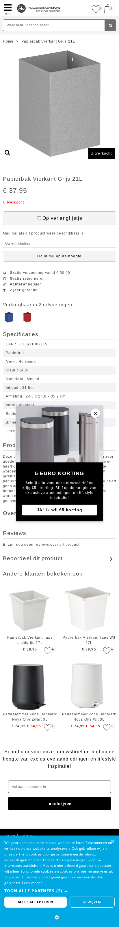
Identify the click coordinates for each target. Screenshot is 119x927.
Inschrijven (59, 803)
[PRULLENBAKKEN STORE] (38, 2)
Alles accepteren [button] (35, 901)
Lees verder (32, 882)
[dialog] (59, 881)
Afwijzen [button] (92, 901)
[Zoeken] (110, 25)
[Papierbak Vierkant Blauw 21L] (8, 322)
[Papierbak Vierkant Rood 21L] (27, 322)
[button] (59, 890)
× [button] (112, 842)
